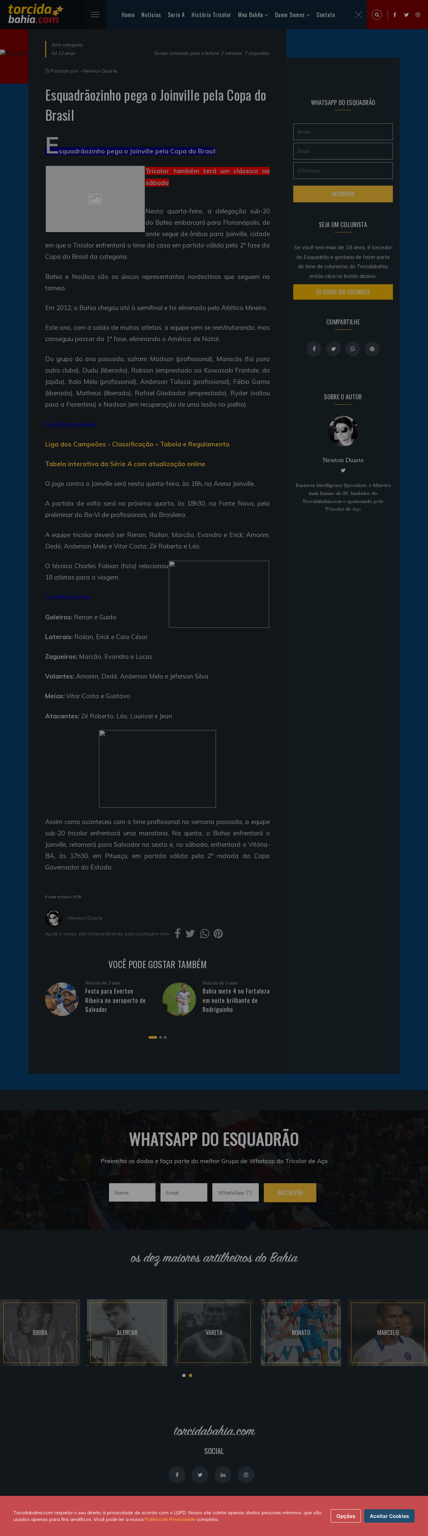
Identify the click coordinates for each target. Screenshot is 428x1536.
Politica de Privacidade (170, 1519)
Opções (345, 1516)
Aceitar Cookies (389, 1516)
